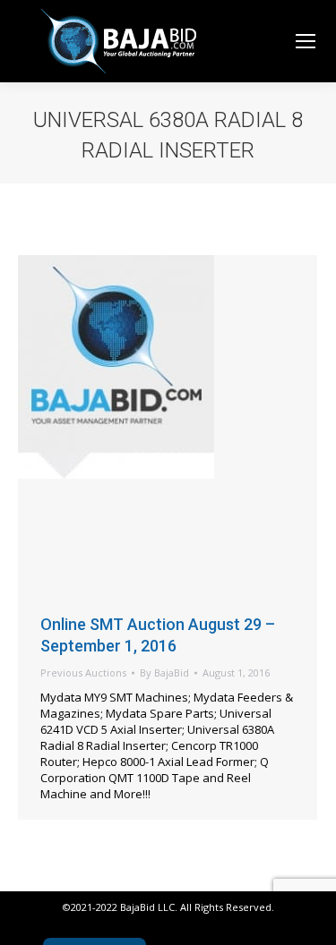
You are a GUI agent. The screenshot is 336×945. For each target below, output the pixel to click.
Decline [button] (60, 913)
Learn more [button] (65, 866)
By (164, 672)
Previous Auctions (83, 672)
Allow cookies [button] (158, 913)
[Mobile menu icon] (305, 41)
